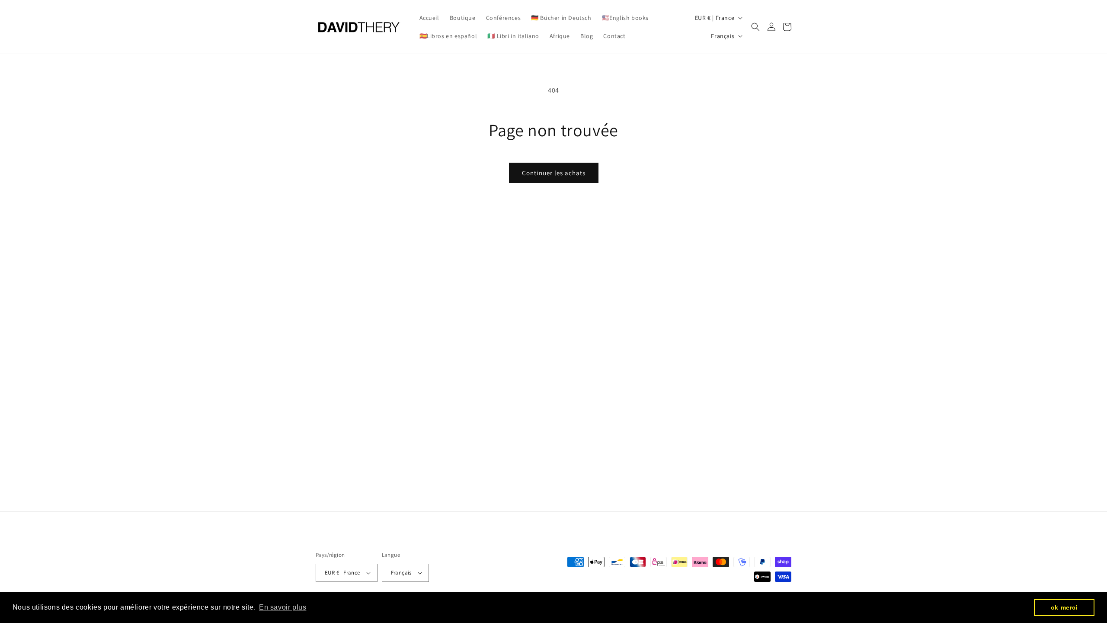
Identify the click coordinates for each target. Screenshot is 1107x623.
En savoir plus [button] (282, 607)
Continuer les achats (553, 173)
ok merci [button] (1064, 607)
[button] (755, 26)
